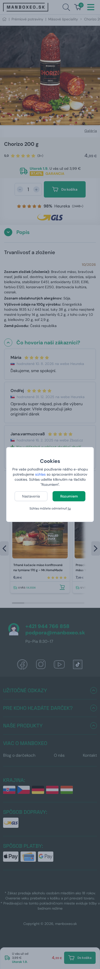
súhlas (40, 474)
